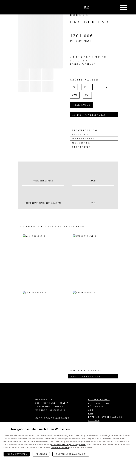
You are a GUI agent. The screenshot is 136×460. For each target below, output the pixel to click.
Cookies (94, 421)
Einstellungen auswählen (71, 454)
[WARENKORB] (95, 7)
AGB (91, 410)
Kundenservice (99, 400)
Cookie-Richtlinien (60, 447)
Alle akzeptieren (17, 454)
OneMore (19, 7)
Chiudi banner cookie (131, 426)
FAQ (90, 413)
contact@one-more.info (52, 418)
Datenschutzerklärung (105, 417)
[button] (104, 7)
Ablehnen (41, 454)
